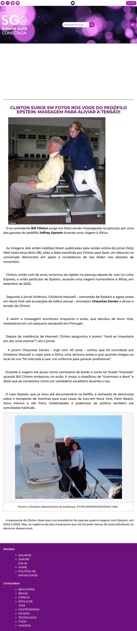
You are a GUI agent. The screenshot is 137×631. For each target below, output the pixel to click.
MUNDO (24, 613)
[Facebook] (18, 3)
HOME (22, 567)
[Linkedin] (13, 3)
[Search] (92, 24)
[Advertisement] (68, 68)
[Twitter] (3, 3)
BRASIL (23, 593)
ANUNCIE (24, 555)
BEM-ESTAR (26, 589)
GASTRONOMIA (28, 609)
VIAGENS (24, 625)
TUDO (22, 621)
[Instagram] (8, 3)
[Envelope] (73, 3)
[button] (132, 24)
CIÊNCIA (24, 597)
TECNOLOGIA (27, 617)
